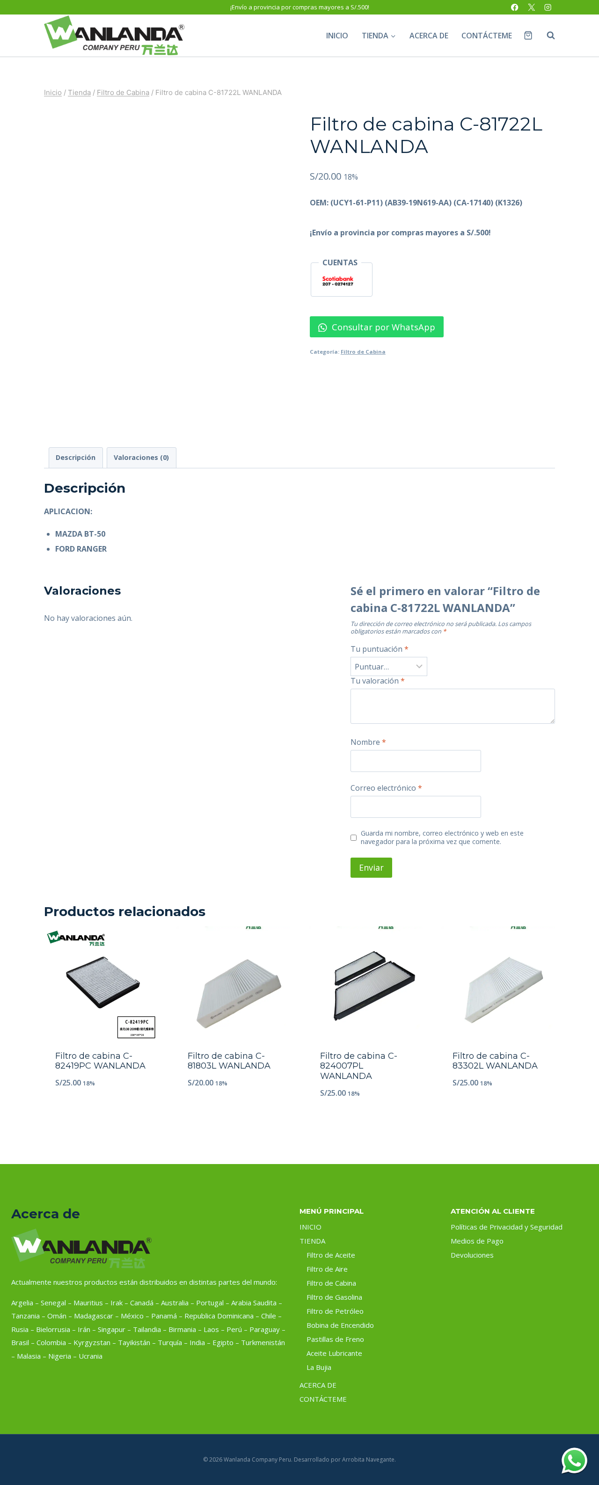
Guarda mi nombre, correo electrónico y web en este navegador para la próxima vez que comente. (442, 837)
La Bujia (319, 1367)
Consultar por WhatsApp (382, 327)
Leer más (100, 1113)
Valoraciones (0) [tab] (141, 457)
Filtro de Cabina (363, 351)
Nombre (368, 742)
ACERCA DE (428, 35)
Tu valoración (378, 681)
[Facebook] (515, 7)
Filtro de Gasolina (334, 1297)
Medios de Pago (477, 1240)
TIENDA (312, 1240)
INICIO (337, 35)
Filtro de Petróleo (335, 1311)
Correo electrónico (386, 788)
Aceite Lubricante (334, 1353)
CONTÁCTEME (486, 35)
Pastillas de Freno (335, 1339)
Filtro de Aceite (331, 1254)
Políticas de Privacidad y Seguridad (506, 1226)
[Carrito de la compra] (528, 35)
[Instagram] (548, 7)
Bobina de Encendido (340, 1325)
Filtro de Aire (327, 1269)
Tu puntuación (380, 649)
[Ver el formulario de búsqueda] (546, 35)
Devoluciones (472, 1254)
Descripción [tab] (75, 457)
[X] (531, 7)
